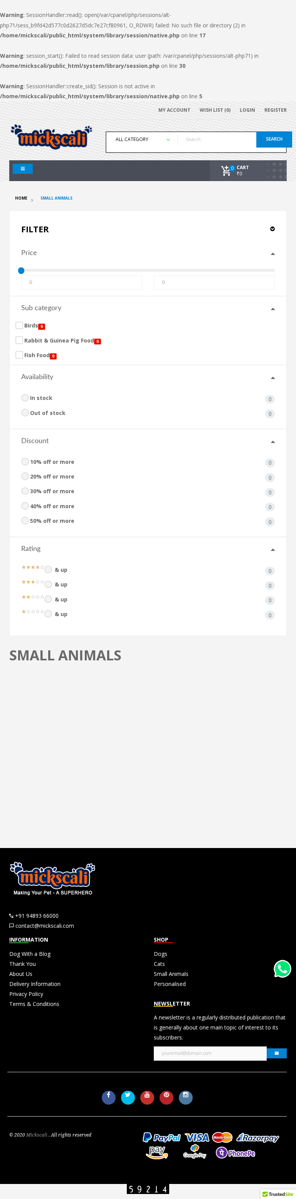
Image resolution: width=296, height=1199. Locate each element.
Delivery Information (35, 983)
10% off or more (52, 461)
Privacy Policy (26, 993)
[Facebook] (109, 1098)
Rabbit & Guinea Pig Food (59, 340)
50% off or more (52, 520)
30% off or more (52, 491)
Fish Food (37, 355)
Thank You (22, 963)
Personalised (170, 983)
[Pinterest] (166, 1098)
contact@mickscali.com (44, 925)
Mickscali (36, 1135)
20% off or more (52, 476)
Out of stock (48, 412)
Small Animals (56, 198)
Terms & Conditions (34, 1004)
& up (61, 569)
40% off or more (52, 506)
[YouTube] (147, 1098)
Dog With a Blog (29, 953)
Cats (159, 963)
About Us (20, 973)
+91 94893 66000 (37, 915)
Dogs (160, 953)
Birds (31, 325)
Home (21, 198)
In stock (41, 397)
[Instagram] (186, 1098)
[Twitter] (128, 1098)
